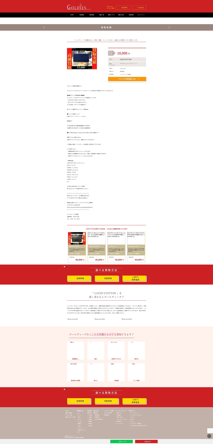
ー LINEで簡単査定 (98, 419)
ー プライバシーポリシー (121, 419)
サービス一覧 (68, 415)
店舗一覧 (101, 15)
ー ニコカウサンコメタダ (135, 415)
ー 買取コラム (118, 413)
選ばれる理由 (68, 413)
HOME (72, 15)
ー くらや (131, 421)
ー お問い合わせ (119, 417)
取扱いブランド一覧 (70, 417)
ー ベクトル (132, 417)
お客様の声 (106, 415)
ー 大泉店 (89, 415)
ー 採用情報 (118, 421)
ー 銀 (78, 432)
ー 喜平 (78, 417)
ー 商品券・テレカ (81, 430)
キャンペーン (141, 15)
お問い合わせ (110, 6)
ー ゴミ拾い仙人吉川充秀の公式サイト (138, 425)
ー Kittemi (131, 419)
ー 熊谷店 (89, 423)
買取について (111, 15)
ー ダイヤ (79, 419)
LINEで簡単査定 (135, 278)
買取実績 (91, 15)
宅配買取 (124, 7)
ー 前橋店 (89, 419)
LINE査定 (140, 7)
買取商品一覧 (80, 411)
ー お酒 (78, 425)
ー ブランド (79, 428)
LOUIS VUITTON (125, 59)
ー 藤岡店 (89, 421)
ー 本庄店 (89, 425)
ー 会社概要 (118, 415)
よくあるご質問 (110, 8)
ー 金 (78, 413)
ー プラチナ (79, 421)
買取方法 (96, 413)
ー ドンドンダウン (133, 413)
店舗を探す (147, 442)
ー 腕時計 (79, 423)
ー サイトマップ (119, 423)
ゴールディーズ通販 (109, 411)
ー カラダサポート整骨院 (135, 423)
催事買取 (131, 15)
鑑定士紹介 (121, 15)
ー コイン (79, 415)
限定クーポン (123, 442)
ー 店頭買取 (96, 415)
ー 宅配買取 (96, 417)
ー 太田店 (89, 417)
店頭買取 (80, 278)
